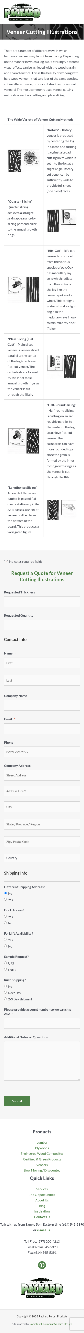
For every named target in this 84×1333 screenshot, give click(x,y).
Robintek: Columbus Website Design (51, 1324)
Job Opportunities (42, 1195)
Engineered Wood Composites (42, 1153)
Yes (10, 900)
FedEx (12, 970)
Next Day (14, 993)
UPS (11, 963)
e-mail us (43, 1230)
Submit (17, 1101)
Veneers (42, 1165)
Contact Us (42, 1217)
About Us (42, 1200)
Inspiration (42, 1211)
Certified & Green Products (42, 1159)
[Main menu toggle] (75, 12)
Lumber (42, 1142)
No (10, 893)
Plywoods (42, 1148)
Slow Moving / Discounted (42, 1170)
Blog (42, 1206)
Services (42, 1189)
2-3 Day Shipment (20, 999)
